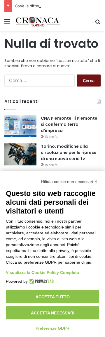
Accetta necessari (52, 313)
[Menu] (7, 23)
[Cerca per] (98, 23)
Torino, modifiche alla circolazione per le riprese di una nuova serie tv (69, 152)
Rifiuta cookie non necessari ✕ (69, 181)
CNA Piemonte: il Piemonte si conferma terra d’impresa (69, 124)
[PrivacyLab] (41, 281)
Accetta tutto (53, 296)
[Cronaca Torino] (38, 21)
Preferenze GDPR (52, 328)
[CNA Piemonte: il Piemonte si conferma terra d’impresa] (20, 126)
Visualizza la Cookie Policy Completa (42, 272)
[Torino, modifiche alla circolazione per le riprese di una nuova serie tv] (20, 154)
